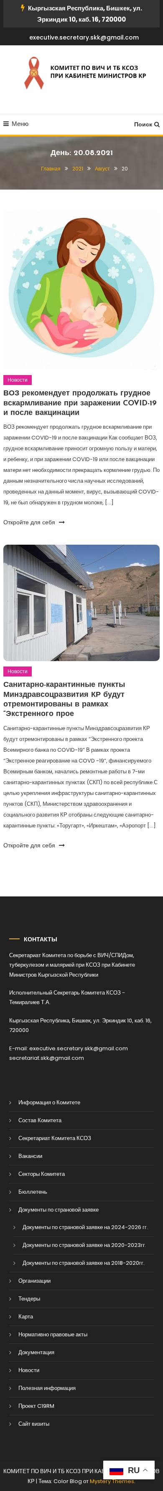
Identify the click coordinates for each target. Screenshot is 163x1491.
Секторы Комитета (41, 1174)
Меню (20, 123)
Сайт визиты (33, 1424)
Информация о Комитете (49, 1102)
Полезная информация (47, 1388)
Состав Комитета (39, 1120)
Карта (25, 1317)
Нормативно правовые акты (52, 1334)
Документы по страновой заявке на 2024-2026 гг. (85, 1227)
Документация (36, 1352)
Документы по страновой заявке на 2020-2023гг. (84, 1245)
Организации (34, 1281)
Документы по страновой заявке (58, 1210)
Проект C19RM (36, 1406)
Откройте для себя (30, 522)
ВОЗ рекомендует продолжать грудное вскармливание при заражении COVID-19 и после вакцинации (80, 403)
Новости (18, 379)
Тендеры (29, 1299)
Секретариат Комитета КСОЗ (54, 1138)
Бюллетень (32, 1192)
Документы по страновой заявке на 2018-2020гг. (84, 1263)
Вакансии (30, 1156)
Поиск (143, 124)
